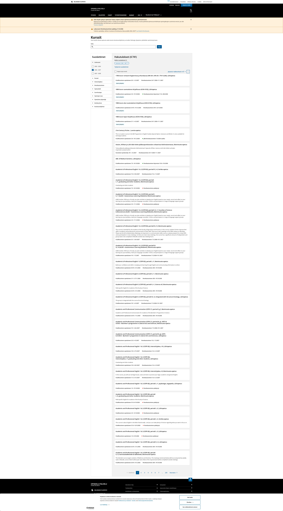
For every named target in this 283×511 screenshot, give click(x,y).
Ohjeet (110, 15)
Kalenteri (102, 15)
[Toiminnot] (188, 71)
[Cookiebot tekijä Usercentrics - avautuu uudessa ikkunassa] (90, 508)
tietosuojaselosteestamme (145, 500)
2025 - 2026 (98, 66)
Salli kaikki (190, 497)
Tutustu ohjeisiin (98, 25)
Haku (92, 43)
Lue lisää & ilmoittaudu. (142, 31)
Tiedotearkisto (128, 488)
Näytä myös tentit (122, 71)
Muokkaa (189, 502)
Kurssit (131, 15)
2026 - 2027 (98, 70)
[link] (137, 472)
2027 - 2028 (98, 73)
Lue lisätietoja (103, 504)
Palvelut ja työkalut (152, 15)
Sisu (140, 15)
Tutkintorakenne (120, 15)
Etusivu (93, 15)
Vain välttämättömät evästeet (190, 507)
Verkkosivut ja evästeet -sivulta (126, 500)
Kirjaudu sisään (186, 5)
